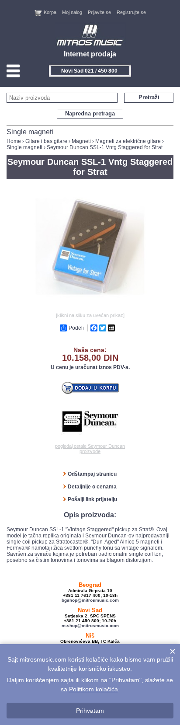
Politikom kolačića (93, 689)
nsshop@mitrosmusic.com (90, 625)
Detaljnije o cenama (92, 487)
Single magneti (24, 147)
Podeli (76, 328)
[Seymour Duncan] (90, 421)
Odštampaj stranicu (92, 474)
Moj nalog (72, 12)
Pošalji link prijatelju (92, 499)
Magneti (81, 141)
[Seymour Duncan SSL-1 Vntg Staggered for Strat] (90, 307)
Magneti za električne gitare (128, 141)
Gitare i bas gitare (46, 141)
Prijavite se (99, 12)
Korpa (50, 12)
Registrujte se (131, 12)
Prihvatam (90, 710)
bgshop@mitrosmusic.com (90, 600)
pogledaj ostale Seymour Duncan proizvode (90, 448)
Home (14, 141)
